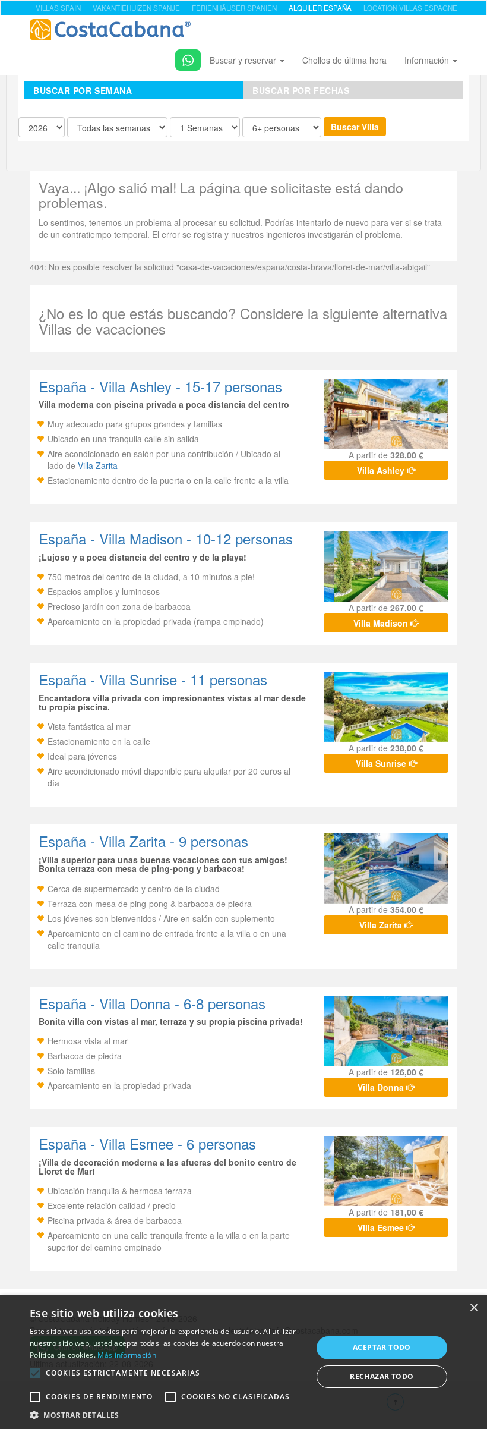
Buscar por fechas (301, 90)
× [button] (473, 1308)
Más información (126, 1355)
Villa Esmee (382, 1227)
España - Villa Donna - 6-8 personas (152, 1003)
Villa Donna (382, 1087)
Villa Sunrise (382, 763)
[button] (35, 1373)
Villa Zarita (98, 465)
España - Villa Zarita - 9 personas (143, 840)
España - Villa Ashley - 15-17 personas (160, 386)
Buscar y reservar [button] (244, 60)
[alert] (243, 1362)
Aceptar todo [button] (382, 1347)
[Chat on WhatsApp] (183, 58)
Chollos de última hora (344, 60)
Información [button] (427, 60)
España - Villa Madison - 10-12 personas (166, 538)
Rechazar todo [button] (381, 1376)
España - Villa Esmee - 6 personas (147, 1143)
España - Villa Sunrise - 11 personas (153, 679)
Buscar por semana (82, 90)
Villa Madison (381, 623)
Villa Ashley (382, 470)
